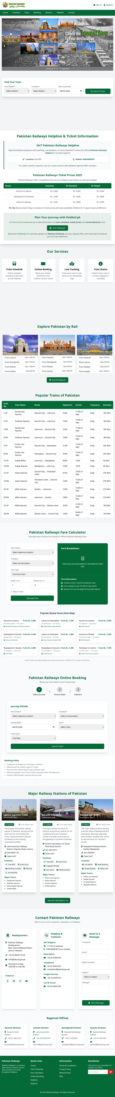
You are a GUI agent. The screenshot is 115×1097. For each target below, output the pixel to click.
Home (5, 12)
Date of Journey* (64, 86)
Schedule (16, 12)
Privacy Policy (65, 1069)
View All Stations (59, 380)
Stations (48, 12)
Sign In (99, 5)
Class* (61, 723)
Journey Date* (16, 723)
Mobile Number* (88, 962)
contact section (57, 165)
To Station (14, 559)
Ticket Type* (15, 734)
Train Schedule (37, 1069)
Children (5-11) (38, 581)
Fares (27, 12)
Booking (37, 12)
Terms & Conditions (67, 1065)
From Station (15, 548)
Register (109, 5)
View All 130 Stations (56, 900)
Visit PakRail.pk (58, 228)
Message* (86, 982)
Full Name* (86, 942)
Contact (71, 12)
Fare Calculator (37, 1073)
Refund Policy (65, 1073)
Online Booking (37, 1076)
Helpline (60, 12)
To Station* (35, 86)
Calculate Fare (32, 598)
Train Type (15, 570)
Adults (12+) (15, 581)
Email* (84, 952)
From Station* (9, 86)
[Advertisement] (57, 115)
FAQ (61, 1076)
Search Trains (99, 91)
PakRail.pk (21, 234)
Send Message (97, 1003)
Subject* (85, 972)
